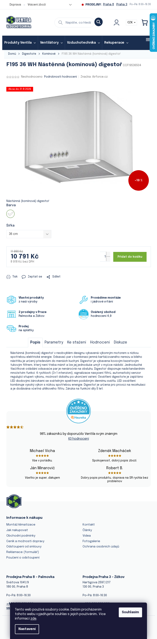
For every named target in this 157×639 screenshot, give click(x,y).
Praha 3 (121, 4)
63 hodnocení (78, 439)
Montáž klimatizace (20, 524)
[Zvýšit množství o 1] (108, 254)
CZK (130, 22)
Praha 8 (108, 4)
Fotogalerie (91, 541)
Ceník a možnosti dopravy (25, 541)
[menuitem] (20, 43)
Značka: (94, 76)
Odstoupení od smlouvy (23, 546)
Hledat (98, 22)
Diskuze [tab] (120, 342)
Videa (87, 535)
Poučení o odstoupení (22, 557)
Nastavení (27, 629)
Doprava (15, 4)
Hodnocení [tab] (100, 342)
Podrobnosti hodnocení (60, 76)
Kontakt (89, 524)
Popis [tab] (35, 342)
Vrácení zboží (37, 4)
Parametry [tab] (54, 342)
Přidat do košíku (130, 256)
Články (87, 530)
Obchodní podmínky (20, 535)
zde (33, 618)
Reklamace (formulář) (22, 552)
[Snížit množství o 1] (108, 258)
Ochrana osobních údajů (101, 546)
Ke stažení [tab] (76, 342)
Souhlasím (130, 612)
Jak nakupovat (17, 530)
